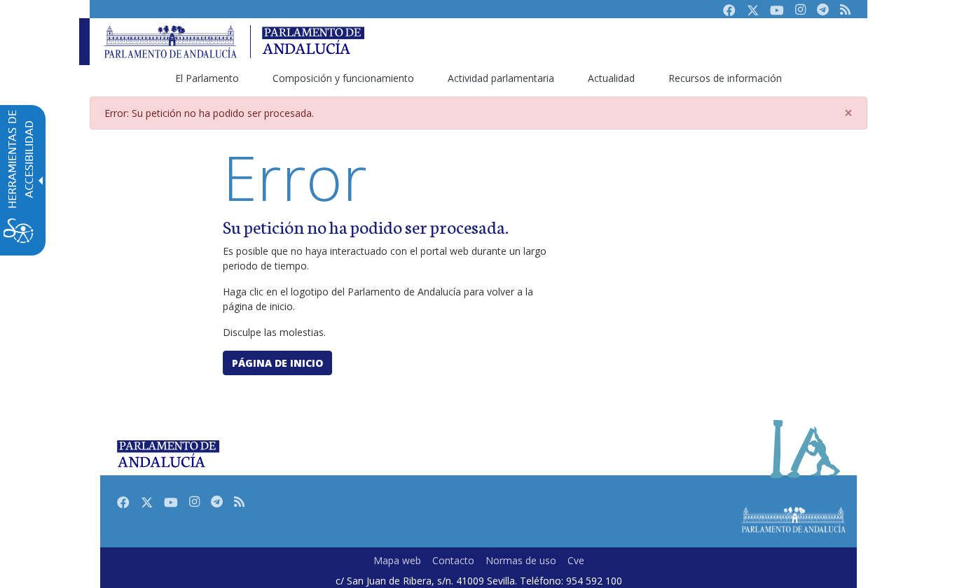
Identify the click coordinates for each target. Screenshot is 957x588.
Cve (575, 560)
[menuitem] (397, 560)
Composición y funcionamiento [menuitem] (343, 78)
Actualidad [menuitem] (611, 78)
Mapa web (397, 560)
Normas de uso (521, 560)
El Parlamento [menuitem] (207, 78)
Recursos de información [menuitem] (725, 78)
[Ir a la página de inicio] (170, 41)
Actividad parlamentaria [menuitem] (501, 78)
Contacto (453, 560)
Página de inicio (277, 363)
